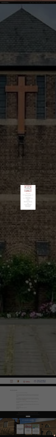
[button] (54, 435)
